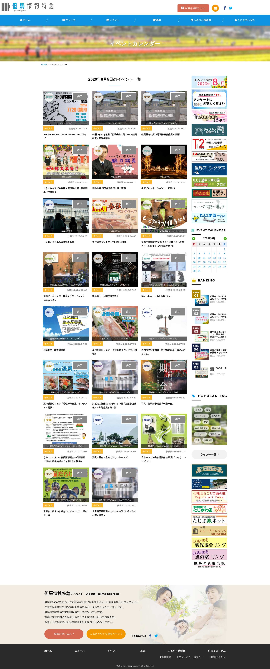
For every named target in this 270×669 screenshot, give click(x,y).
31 (199, 271)
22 (224, 262)
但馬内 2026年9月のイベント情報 (218, 297)
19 (209, 262)
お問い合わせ (218, 657)
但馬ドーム (215, 434)
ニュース (71, 20)
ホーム (26, 20)
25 (204, 266)
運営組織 (166, 657)
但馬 (197, 440)
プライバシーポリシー (190, 657)
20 (214, 262)
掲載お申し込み (63, 634)
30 (194, 271)
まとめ (198, 410)
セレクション (201, 416)
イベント (114, 20)
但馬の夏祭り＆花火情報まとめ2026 (218, 351)
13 (214, 258)
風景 (208, 410)
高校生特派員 (201, 428)
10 (199, 258)
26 (209, 266)
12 (209, 258)
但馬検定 (208, 440)
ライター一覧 (208, 454)
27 (214, 266)
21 (219, 262)
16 (194, 262)
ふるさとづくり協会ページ (105, 634)
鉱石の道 (216, 428)
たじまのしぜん (246, 20)
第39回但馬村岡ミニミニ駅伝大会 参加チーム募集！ (218, 334)
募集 (158, 20)
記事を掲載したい (195, 8)
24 (199, 266)
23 (194, 266)
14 (219, 258)
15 (224, 258)
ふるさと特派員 (202, 20)
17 (199, 262)
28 (219, 266)
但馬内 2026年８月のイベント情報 (218, 315)
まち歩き (216, 416)
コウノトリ (200, 434)
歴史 (206, 422)
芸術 (197, 422)
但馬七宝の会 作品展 (218, 369)
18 (204, 262)
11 (204, 258)
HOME (44, 64)
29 (224, 266)
